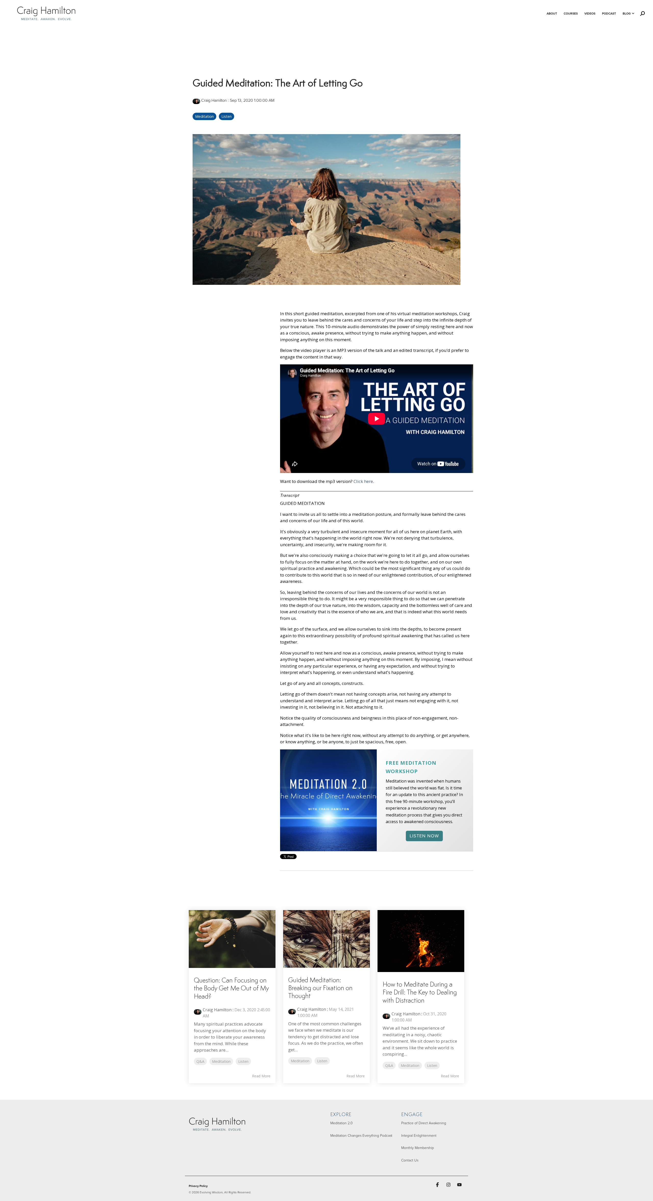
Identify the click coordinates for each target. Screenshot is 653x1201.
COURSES (571, 13)
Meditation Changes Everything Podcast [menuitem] (361, 1135)
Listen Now (424, 836)
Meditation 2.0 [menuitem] (341, 1122)
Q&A (200, 1061)
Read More (261, 1076)
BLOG (627, 13)
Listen (226, 116)
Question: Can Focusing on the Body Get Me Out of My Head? (231, 988)
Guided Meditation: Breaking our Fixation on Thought (320, 988)
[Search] (642, 13)
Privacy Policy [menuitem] (198, 1186)
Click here (363, 481)
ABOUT (552, 13)
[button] (438, 1184)
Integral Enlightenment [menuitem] (418, 1135)
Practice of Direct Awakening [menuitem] (423, 1122)
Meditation (204, 116)
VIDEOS (589, 13)
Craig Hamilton (214, 100)
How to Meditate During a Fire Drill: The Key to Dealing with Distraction (420, 992)
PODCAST (609, 13)
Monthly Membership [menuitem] (417, 1147)
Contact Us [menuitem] (409, 1160)
